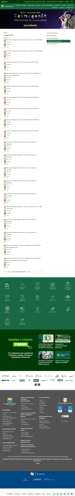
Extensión (38, 5)
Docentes (24, 494)
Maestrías (41, 407)
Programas (63, 5)
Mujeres (49, 494)
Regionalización (69, 7)
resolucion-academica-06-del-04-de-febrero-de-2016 (20, 131)
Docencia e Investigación (47, 5)
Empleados (38, 494)
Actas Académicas (51, 35)
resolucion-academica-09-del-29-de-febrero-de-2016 (20, 97)
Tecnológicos (42, 401)
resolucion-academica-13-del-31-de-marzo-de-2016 (19, 62)
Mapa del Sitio (64, 456)
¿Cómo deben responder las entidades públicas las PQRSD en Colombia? (45, 345)
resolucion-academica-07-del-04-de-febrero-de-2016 (20, 119)
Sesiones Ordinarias (52, 44)
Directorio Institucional (44, 420)
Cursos (40, 410)
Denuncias (41, 424)
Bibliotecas (62, 7)
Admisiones (70, 5)
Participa (67, 1)
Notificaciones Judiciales (44, 422)
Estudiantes (10, 494)
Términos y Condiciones (12, 456)
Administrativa (31, 5)
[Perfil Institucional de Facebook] (58, 494)
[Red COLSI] (37, 385)
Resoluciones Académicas (54, 41)
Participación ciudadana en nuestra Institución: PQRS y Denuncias (45, 362)
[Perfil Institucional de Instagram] (61, 494)
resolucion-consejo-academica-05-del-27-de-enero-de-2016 (21, 40)
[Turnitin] (69, 380)
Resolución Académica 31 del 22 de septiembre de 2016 (20, 245)
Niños (43, 494)
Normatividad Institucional (44, 427)
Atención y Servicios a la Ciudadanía (55, 1)
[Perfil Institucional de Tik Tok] (68, 494)
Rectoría (24, 5)
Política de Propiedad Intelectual (53, 456)
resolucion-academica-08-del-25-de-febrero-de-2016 (20, 108)
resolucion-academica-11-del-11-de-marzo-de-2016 (19, 86)
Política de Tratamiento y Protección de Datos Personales (32, 456)
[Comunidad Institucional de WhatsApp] (54, 494)
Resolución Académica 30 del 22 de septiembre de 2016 (20, 258)
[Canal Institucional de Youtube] (72, 494)
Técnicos (41, 400)
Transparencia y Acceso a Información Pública (34, 1)
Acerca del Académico (52, 33)
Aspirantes (17, 494)
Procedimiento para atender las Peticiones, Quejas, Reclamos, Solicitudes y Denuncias (20, 355)
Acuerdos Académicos (52, 38)
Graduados (30, 494)
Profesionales (42, 403)
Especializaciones (43, 405)
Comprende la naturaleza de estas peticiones (61, 345)
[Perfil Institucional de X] (65, 494)
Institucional (18, 5)
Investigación (55, 7)
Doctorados (41, 408)
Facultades (57, 5)
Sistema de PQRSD (43, 426)
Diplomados (41, 412)
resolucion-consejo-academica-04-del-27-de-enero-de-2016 (21, 51)
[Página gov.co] (4, 1)
